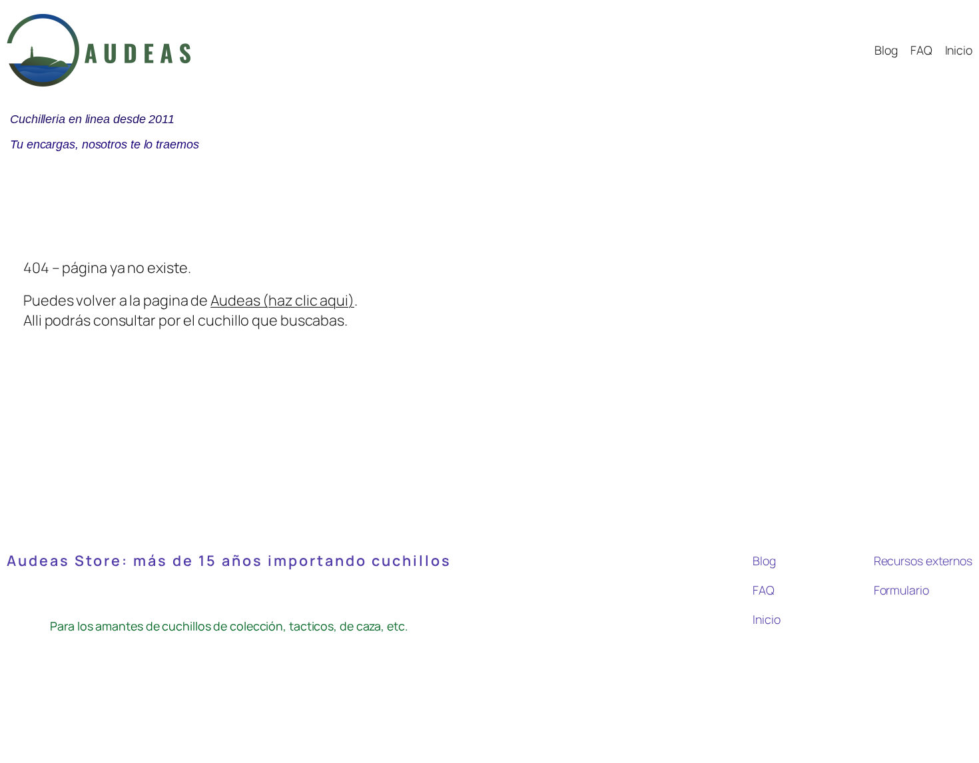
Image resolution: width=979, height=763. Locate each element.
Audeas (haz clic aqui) (282, 300)
